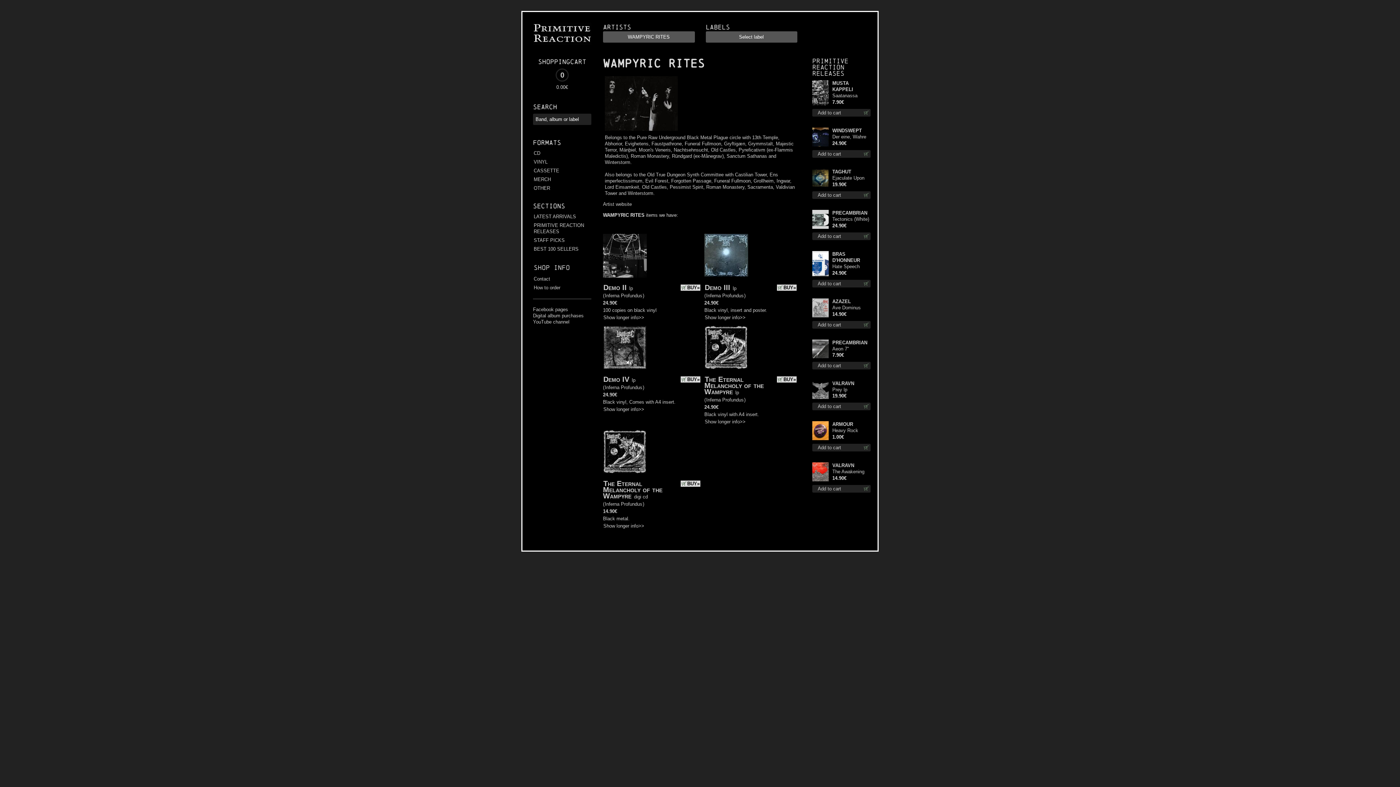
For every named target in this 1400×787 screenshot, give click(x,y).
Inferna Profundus (623, 295)
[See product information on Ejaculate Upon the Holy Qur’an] (820, 178)
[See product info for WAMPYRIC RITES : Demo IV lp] (625, 347)
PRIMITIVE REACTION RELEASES (559, 228)
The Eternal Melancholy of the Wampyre (734, 385)
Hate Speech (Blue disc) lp (846, 267)
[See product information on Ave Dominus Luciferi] (820, 307)
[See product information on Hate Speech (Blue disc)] (820, 263)
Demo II (615, 287)
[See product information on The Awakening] (820, 471)
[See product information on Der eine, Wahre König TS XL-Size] (820, 137)
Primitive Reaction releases (830, 67)
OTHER (542, 188)
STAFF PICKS (549, 240)
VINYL (541, 162)
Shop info (552, 267)
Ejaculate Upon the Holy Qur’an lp (851, 178)
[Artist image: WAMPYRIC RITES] (640, 131)
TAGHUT (841, 172)
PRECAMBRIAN (849, 213)
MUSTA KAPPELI (842, 86)
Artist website (617, 204)
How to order (547, 287)
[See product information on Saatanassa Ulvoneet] (820, 92)
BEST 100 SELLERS (556, 249)
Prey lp (839, 389)
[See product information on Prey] (820, 389)
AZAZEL (841, 301)
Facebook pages (550, 309)
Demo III (717, 287)
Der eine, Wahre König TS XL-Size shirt (851, 137)
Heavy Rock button (845, 431)
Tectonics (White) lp (850, 219)
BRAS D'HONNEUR (846, 257)
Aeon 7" (840, 349)
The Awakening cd (848, 472)
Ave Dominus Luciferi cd (846, 308)
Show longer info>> (623, 317)
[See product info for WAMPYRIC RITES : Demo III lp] (726, 255)
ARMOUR (842, 424)
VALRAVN (843, 383)
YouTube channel (551, 322)
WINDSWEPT (847, 130)
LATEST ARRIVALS (555, 216)
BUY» (693, 287)
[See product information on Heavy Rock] (820, 430)
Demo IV (616, 379)
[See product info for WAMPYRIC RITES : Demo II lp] (625, 256)
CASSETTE (546, 170)
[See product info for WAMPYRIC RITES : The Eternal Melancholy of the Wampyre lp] (726, 347)
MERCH (542, 179)
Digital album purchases (558, 315)
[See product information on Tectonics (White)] (820, 219)
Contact (542, 279)
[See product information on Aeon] (820, 349)
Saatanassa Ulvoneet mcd (847, 96)
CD (537, 153)
